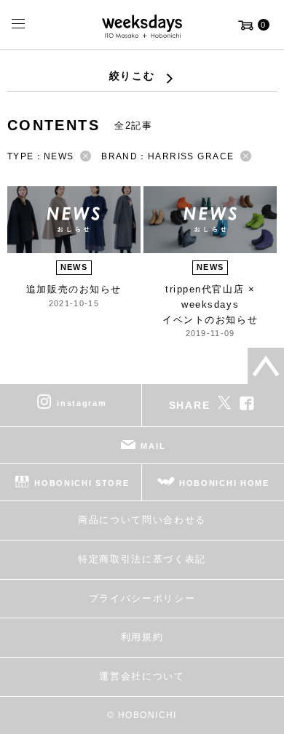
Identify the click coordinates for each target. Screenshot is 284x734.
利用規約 (142, 636)
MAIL (153, 446)
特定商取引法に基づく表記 (142, 559)
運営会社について (141, 676)
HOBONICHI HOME (224, 483)
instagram (81, 403)
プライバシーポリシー (142, 598)
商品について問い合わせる (142, 519)
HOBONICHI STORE (81, 483)
